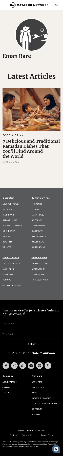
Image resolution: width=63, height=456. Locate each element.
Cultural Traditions (12, 285)
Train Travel (8, 215)
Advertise (7, 393)
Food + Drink (13, 135)
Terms (35, 352)
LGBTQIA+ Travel (39, 236)
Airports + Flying (40, 263)
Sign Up (31, 344)
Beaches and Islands (12, 225)
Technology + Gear (40, 280)
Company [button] (8, 376)
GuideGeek (36, 414)
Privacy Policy (49, 352)
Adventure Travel (11, 204)
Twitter (48, 365)
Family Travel (38, 215)
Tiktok (22, 365)
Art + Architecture (11, 263)
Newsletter (37, 382)
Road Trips (7, 242)
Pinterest (39, 365)
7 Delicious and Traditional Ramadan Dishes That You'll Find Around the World (31, 149)
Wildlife (6, 236)
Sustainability (38, 269)
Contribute (37, 409)
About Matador (10, 382)
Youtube (31, 365)
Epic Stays (7, 209)
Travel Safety (38, 274)
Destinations (38, 387)
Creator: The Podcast (41, 398)
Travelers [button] (37, 376)
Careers (6, 387)
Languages (8, 274)
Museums (7, 280)
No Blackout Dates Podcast (44, 403)
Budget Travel (38, 242)
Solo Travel (37, 220)
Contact (13, 435)
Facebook (6, 365)
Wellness (7, 247)
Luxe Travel (37, 204)
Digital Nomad (38, 247)
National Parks (10, 220)
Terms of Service (29, 435)
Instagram (14, 365)
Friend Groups (38, 225)
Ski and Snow (9, 231)
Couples (35, 209)
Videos (35, 393)
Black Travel (37, 231)
